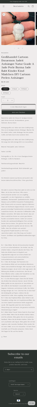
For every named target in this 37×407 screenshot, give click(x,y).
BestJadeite (15, 403)
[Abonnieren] (31, 370)
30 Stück (6, 93)
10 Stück (24, 89)
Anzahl (3, 96)
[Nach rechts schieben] (22, 48)
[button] (4, 6)
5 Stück (14, 89)
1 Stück (5, 89)
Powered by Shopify (23, 403)
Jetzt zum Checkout (18, 112)
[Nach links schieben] (15, 48)
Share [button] (5, 336)
